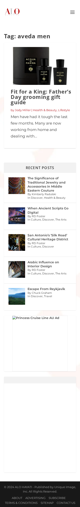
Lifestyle (64, 110)
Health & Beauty (45, 110)
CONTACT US (66, 503)
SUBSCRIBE (57, 498)
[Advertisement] (40, 428)
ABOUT (17, 498)
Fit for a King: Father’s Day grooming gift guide (41, 97)
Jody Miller (23, 110)
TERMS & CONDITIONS (21, 503)
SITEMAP (47, 503)
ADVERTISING (35, 498)
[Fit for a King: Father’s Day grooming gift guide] (40, 66)
